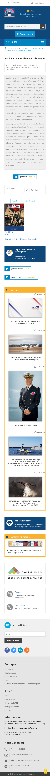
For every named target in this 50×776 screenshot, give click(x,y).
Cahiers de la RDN (11, 703)
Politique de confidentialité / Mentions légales (22, 684)
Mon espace (39, 3)
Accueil (9, 48)
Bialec (16, 774)
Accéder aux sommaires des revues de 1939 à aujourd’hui (24, 551)
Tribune (7, 696)
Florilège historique (11, 706)
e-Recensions (9, 699)
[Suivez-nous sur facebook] (7, 650)
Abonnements (10, 669)
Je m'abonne (13, 640)
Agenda (18, 592)
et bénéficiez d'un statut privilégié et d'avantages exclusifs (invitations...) (29, 525)
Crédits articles (10, 673)
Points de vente (10, 676)
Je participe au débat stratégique (25, 250)
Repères (7, 710)
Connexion (15, 3)
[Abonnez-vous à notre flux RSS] (26, 650)
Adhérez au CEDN (23, 520)
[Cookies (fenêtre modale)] (45, 771)
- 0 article (27, 34)
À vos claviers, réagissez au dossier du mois (24, 257)
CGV (6, 680)
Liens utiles (20, 605)
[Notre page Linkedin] (20, 650)
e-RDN (17, 48)
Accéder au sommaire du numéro (24, 201)
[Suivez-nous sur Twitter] (13, 650)
